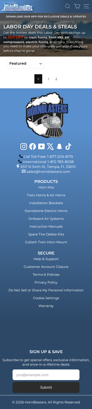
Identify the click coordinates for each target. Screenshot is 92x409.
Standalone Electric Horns (46, 211)
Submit (46, 387)
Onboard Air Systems (46, 218)
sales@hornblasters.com (48, 172)
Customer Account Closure (46, 267)
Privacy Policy (46, 282)
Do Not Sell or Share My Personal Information (46, 290)
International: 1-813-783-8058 (48, 162)
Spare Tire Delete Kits (46, 234)
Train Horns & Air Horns (46, 195)
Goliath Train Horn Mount (46, 242)
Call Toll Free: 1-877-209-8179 (48, 157)
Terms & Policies (46, 274)
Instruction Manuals (46, 226)
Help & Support (46, 259)
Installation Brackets (46, 203)
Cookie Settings (46, 298)
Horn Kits (46, 187)
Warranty (46, 306)
